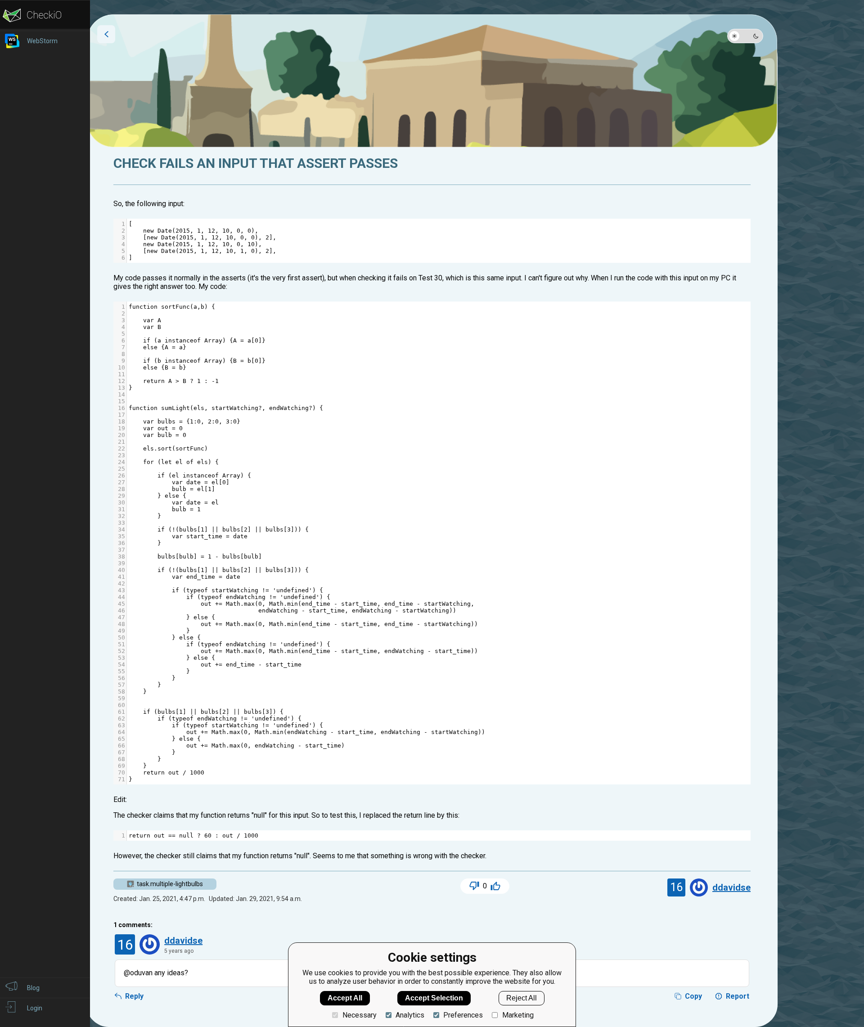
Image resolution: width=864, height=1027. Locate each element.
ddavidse (731, 887)
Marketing (517, 1015)
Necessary (359, 1015)
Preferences (463, 1015)
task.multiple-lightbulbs (170, 883)
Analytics (410, 1015)
